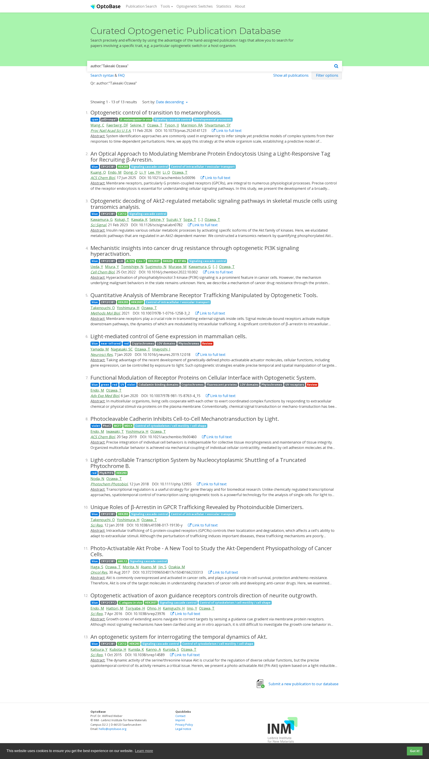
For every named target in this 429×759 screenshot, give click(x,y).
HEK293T (154, 261)
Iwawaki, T (115, 431)
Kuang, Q (98, 172)
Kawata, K (139, 219)
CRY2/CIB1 (108, 167)
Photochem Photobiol (109, 484)
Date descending (170, 101)
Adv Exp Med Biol (104, 395)
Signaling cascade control (172, 119)
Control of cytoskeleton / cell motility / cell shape (170, 426)
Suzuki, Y (173, 219)
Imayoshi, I (161, 349)
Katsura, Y (98, 649)
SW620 (167, 261)
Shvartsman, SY (218, 125)
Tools (165, 6)
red (126, 343)
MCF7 (117, 426)
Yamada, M (99, 349)
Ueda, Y (96, 266)
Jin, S (162, 566)
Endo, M (115, 172)
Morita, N (131, 566)
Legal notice (183, 729)
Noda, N (97, 478)
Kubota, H (117, 649)
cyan (95, 119)
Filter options (327, 75)
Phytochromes (189, 343)
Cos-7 (141, 261)
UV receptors (294, 385)
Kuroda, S (171, 649)
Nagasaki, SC (122, 349)
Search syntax (102, 75)
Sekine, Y (137, 125)
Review (207, 343)
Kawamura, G (101, 219)
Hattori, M (114, 608)
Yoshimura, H (128, 307)
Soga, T (189, 219)
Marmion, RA (192, 125)
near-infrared (111, 343)
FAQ (121, 75)
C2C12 (122, 214)
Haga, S (96, 566)
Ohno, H (154, 608)
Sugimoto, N (155, 266)
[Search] (336, 66)
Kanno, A (153, 649)
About (240, 6)
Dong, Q (130, 172)
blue (95, 167)
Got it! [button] (415, 751)
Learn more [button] (144, 751)
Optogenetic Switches (195, 6)
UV (122, 385)
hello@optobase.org (112, 729)
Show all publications (291, 75)
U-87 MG (180, 261)
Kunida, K (136, 649)
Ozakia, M (176, 566)
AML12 (122, 561)
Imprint (180, 720)
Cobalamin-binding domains (159, 385)
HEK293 (123, 167)
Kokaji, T (122, 219)
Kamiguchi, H (174, 608)
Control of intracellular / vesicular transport (203, 167)
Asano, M (148, 566)
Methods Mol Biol (105, 313)
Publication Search (142, 6)
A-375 (130, 261)
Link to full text (228, 130)
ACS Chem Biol (102, 177)
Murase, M (177, 266)
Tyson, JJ (171, 125)
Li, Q (166, 172)
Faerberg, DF (117, 125)
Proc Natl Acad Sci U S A (110, 130)
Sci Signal (98, 224)
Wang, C (97, 125)
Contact (180, 716)
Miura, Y (112, 266)
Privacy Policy (184, 725)
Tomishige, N (132, 266)
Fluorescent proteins (222, 385)
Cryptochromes (143, 343)
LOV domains (166, 343)
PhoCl (107, 426)
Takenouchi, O (102, 307)
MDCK (128, 426)
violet (131, 385)
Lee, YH (154, 172)
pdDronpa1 (109, 119)
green (105, 385)
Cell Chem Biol (102, 272)
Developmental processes (212, 119)
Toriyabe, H (135, 608)
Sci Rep (96, 525)
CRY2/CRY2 (108, 603)
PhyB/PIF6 (106, 473)
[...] (200, 219)
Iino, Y (192, 608)
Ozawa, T (154, 125)
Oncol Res (98, 572)
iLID (120, 261)
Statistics (223, 6)
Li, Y (142, 172)
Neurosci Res (101, 354)
